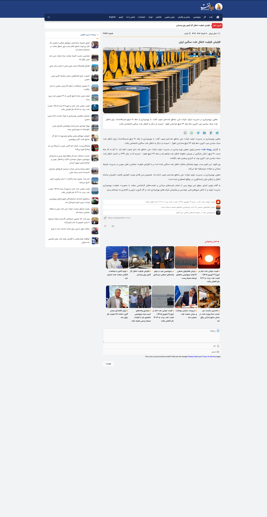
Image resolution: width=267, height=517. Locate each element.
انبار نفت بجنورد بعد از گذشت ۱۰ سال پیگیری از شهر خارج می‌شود (70, 181)
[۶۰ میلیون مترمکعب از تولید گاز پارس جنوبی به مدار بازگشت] (95, 87)
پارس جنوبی (170, 17)
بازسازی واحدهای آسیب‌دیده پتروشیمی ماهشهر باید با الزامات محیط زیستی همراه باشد (141, 315)
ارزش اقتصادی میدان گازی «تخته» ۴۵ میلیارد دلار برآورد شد (117, 314)
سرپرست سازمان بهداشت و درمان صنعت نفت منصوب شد (186, 314)
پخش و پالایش (184, 17)
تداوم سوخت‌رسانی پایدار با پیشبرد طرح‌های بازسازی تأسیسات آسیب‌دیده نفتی (69, 171)
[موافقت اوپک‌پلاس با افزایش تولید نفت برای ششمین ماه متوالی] (95, 240)
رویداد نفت (207, 149)
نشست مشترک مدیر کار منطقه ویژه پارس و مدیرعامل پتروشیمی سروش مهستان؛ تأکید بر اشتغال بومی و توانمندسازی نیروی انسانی (69, 159)
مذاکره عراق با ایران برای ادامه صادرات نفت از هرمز (70, 228)
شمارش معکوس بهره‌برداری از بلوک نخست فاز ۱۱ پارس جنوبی (69, 118)
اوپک (150, 17)
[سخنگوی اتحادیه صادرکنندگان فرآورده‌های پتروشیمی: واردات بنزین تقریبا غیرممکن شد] (95, 200)
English (112, 17)
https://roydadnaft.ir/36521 (116, 218)
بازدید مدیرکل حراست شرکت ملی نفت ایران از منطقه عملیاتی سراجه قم (70, 210)
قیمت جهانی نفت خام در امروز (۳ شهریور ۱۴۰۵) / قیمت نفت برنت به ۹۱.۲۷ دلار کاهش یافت (180, 201)
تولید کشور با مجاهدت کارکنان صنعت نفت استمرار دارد (117, 275)
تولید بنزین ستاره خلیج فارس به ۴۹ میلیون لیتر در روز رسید (69, 98)
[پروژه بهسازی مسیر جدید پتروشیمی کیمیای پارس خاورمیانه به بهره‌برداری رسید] (95, 127)
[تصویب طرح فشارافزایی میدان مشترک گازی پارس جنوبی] (95, 77)
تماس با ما (130, 17)
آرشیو (121, 17)
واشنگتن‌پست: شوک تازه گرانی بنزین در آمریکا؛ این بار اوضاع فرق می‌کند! (69, 147)
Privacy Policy (193, 356)
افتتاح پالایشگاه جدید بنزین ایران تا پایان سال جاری (69, 66)
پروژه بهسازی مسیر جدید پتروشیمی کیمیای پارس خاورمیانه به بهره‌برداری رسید (71, 127)
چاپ (186, 33)
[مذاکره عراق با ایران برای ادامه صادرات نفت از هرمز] (95, 230)
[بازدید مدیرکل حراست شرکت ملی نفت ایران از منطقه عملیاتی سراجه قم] (95, 210)
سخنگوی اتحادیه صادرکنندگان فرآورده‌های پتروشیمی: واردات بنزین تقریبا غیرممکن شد (69, 201)
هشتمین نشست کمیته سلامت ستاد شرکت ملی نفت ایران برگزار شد (69, 58)
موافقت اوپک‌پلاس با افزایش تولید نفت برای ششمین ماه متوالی (69, 240)
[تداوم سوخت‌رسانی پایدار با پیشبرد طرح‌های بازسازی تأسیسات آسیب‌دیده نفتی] (95, 170)
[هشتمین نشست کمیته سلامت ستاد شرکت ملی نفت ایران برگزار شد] (95, 57)
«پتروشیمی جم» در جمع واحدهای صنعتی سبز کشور (195, 212)
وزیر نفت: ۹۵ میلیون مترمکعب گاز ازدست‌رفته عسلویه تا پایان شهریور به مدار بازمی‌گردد (69, 220)
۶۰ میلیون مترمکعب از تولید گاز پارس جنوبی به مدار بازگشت (70, 88)
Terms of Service (209, 356)
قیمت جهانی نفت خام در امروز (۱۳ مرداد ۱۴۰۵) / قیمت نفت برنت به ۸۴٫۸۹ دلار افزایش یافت (69, 108)
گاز (205, 17)
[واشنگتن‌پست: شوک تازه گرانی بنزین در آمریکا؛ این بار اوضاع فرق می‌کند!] (95, 147)
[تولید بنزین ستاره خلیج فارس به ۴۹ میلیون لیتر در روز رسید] (95, 97)
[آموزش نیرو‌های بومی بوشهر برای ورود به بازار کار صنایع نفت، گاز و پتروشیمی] (95, 137)
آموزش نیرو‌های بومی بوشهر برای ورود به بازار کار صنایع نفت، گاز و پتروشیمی (71, 137)
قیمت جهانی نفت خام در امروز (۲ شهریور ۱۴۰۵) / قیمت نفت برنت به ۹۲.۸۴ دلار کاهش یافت (163, 315)
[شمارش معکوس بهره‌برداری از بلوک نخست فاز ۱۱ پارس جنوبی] (95, 117)
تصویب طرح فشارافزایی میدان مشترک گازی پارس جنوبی (70, 78)
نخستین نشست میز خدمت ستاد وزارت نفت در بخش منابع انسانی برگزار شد (210, 315)
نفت (211, 17)
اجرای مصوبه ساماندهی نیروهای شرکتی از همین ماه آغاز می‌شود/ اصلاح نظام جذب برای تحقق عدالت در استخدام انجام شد (70, 46)
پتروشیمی (197, 17)
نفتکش (158, 17)
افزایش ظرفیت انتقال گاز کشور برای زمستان (193, 25)
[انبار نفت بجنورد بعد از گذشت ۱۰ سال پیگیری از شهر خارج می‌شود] (95, 180)
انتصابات (141, 17)
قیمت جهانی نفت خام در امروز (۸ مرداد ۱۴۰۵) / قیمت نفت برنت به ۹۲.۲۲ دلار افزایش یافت (69, 191)
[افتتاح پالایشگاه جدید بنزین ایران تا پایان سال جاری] (95, 67)
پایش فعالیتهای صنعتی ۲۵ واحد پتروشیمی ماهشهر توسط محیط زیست (188, 207)
